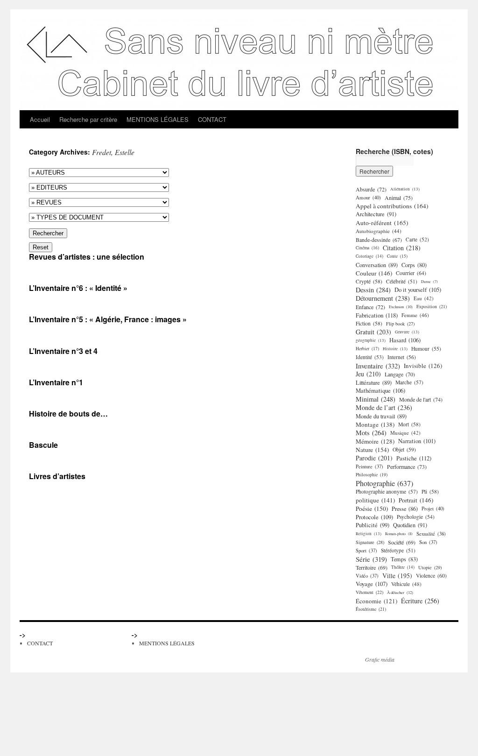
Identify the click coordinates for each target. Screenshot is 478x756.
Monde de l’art (384, 407)
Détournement (383, 298)
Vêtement (369, 592)
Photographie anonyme (387, 491)
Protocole (374, 517)
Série (371, 559)
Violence (431, 575)
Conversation (377, 264)
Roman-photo (399, 533)
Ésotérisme (371, 609)
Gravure (407, 332)
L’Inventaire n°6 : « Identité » (78, 288)
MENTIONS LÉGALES (158, 119)
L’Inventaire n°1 (56, 382)
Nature (372, 449)
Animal (399, 197)
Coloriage (369, 256)
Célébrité (401, 281)
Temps (404, 559)
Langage (400, 374)
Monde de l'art (421, 399)
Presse (405, 508)
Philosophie (371, 475)
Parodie (374, 458)
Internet (401, 356)
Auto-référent (382, 223)
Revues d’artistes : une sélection (86, 256)
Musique (405, 432)
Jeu (368, 374)
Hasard (405, 340)
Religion (368, 533)
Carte (417, 239)
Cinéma (367, 248)
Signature (370, 542)
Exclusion (401, 306)
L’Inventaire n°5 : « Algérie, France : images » (108, 319)
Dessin (373, 290)
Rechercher (48, 233)
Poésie (372, 508)
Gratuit (373, 332)
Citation (402, 248)
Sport (366, 550)
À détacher (400, 592)
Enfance (370, 307)
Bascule (43, 444)
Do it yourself (417, 290)
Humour (426, 348)
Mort (409, 424)
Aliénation (405, 189)
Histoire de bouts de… (68, 413)
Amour (368, 197)
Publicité (372, 525)
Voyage (371, 584)
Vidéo (367, 575)
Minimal (375, 399)
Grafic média (379, 659)
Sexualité (431, 533)
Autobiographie (378, 230)
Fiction (369, 323)
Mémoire (375, 441)
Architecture (376, 214)
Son (428, 542)
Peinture (369, 466)
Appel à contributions (392, 206)
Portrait (416, 500)
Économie (376, 601)
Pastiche (413, 458)
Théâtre (403, 567)
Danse (429, 281)
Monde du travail (381, 416)
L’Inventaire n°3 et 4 (63, 351)
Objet (404, 449)
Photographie (384, 483)
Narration (417, 441)
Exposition (431, 307)
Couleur (374, 273)
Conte (397, 256)
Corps (414, 264)
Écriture (420, 601)
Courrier (411, 272)
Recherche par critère (88, 119)
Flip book (400, 323)
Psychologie (416, 516)
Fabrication (377, 315)
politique (375, 500)
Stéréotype (398, 550)
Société (401, 542)
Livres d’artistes (57, 476)
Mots (371, 433)
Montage (375, 424)
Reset (41, 247)
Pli (430, 491)
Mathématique (380, 391)
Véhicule (406, 583)
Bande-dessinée (379, 239)
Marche (409, 382)
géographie (371, 340)
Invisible (423, 365)
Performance (407, 466)
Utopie (430, 567)
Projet (433, 508)
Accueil (40, 119)
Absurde (371, 189)
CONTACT (212, 119)
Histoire (395, 349)
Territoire (371, 567)
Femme (415, 314)
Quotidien (410, 525)
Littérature (374, 382)
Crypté (369, 281)
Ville (397, 576)
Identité (370, 356)
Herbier (367, 349)
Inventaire (378, 365)
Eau (424, 298)
